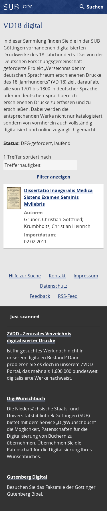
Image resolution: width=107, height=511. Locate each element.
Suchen (91, 6)
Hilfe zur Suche (25, 276)
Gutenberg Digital (27, 477)
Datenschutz (53, 286)
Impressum (86, 276)
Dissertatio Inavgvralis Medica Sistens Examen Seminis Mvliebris (58, 197)
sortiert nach (37, 157)
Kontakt (57, 276)
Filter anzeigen (53, 177)
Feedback (40, 296)
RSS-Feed (68, 296)
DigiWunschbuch (26, 398)
